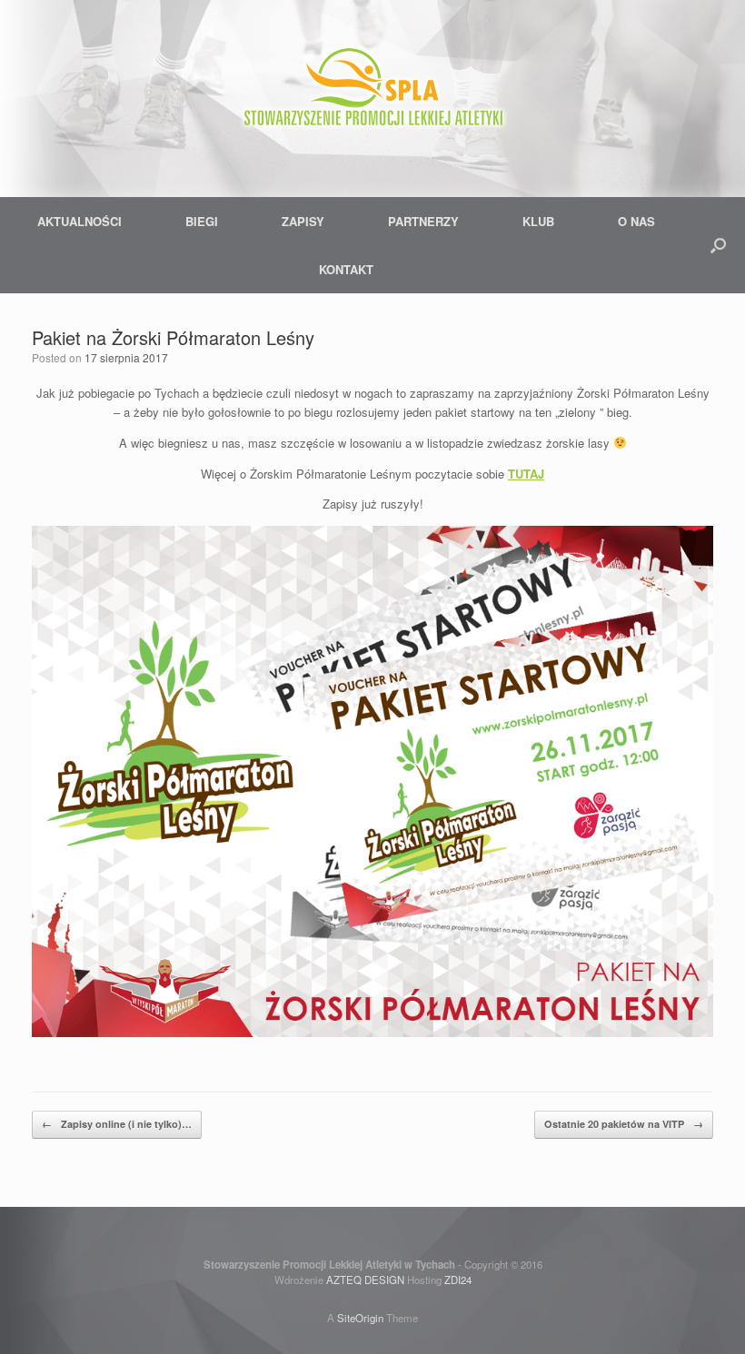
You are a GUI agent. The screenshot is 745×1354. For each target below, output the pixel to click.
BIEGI (201, 221)
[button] (718, 245)
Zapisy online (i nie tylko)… (117, 1124)
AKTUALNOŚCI (79, 221)
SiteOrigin (360, 1317)
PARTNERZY (423, 221)
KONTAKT (346, 269)
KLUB (538, 221)
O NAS (636, 221)
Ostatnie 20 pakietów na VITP (623, 1124)
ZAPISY (303, 221)
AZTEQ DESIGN (365, 1279)
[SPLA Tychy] (372, 91)
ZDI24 (458, 1279)
